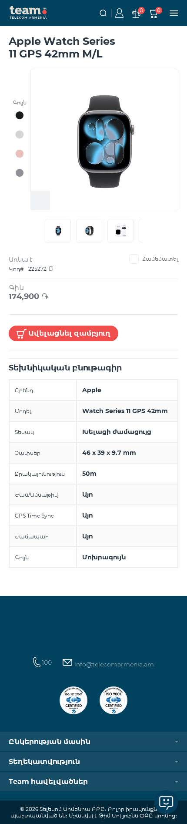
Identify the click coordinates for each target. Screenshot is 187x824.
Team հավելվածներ (48, 781)
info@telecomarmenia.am (113, 664)
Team (28, 11)
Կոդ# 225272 (28, 269)
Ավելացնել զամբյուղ (69, 333)
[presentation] (43, 230)
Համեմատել (160, 259)
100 (47, 662)
